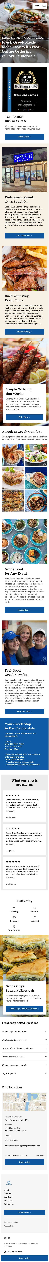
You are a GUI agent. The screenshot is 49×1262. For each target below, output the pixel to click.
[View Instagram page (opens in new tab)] (9, 1228)
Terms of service (11, 1212)
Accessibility (9, 1216)
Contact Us (9, 1194)
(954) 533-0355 (11, 1131)
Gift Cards (8, 1190)
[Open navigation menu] (44, 5)
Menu (36, 5)
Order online (23, 1152)
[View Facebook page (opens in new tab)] (5, 1228)
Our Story (8, 1187)
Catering (8, 1183)
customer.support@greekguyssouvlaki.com (22, 1136)
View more (10, 811)
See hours (38, 1145)
